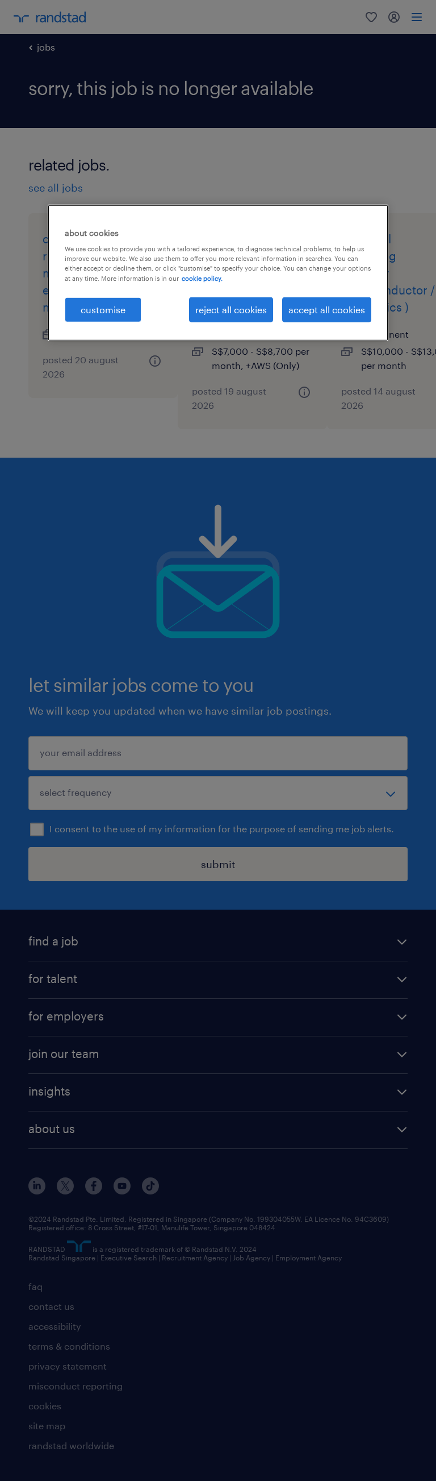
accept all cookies (326, 309)
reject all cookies (231, 309)
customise (103, 309)
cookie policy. (202, 277)
